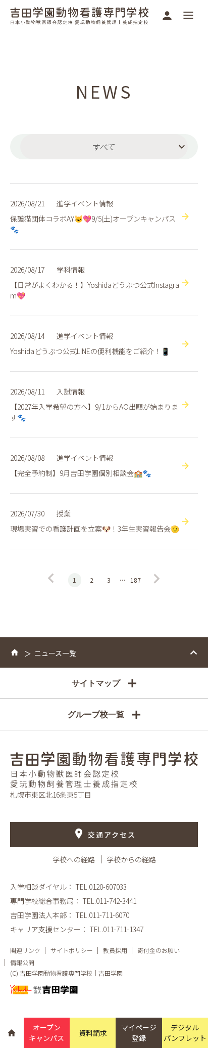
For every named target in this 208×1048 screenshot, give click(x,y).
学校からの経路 (131, 859)
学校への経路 (74, 859)
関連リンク (25, 950)
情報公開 (22, 962)
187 (135, 580)
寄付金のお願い (158, 950)
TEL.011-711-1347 (116, 929)
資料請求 (93, 1033)
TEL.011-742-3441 (109, 901)
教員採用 (115, 950)
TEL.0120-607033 (101, 887)
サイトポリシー (71, 950)
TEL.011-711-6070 (102, 915)
